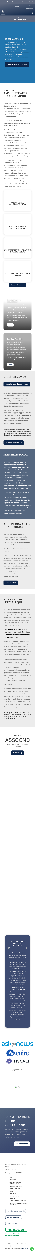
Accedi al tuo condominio (16, 1211)
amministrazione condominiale (15, 1183)
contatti (13, 1193)
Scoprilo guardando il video (17, 384)
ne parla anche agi (14, 39)
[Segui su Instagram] (4, 6)
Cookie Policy (14, 1198)
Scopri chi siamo (17, 285)
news (11, 1191)
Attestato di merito (14, 443)
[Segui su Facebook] (1, 6)
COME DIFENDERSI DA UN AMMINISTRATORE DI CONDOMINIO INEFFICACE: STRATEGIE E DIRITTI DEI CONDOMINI (17, 778)
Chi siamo (13, 1180)
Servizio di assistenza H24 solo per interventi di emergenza (15, 1234)
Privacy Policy (14, 1196)
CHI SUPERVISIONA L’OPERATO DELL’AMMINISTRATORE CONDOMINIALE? (17, 826)
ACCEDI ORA (11, 583)
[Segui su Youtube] (7, 6)
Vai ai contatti (22, 1144)
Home (11, 1177)
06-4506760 (20, 19)
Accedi (17, 6)
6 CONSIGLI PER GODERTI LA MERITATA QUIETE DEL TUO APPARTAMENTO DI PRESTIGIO (17, 878)
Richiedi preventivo (13, 1217)
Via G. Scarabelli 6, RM (27, 1)
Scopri (10, 324)
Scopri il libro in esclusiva (17, 65)
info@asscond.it (9, 1)
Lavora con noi (12, 1223)
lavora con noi (15, 1188)
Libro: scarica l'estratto (18, 1201)
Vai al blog (17, 753)
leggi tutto (10, 808)
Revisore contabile (16, 1186)
